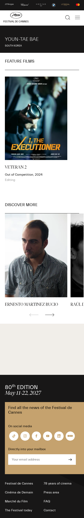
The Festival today (18, 510)
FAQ (47, 501)
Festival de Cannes (19, 483)
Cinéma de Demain (19, 492)
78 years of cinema (58, 483)
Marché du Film (16, 501)
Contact (50, 510)
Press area (51, 492)
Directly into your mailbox (27, 449)
